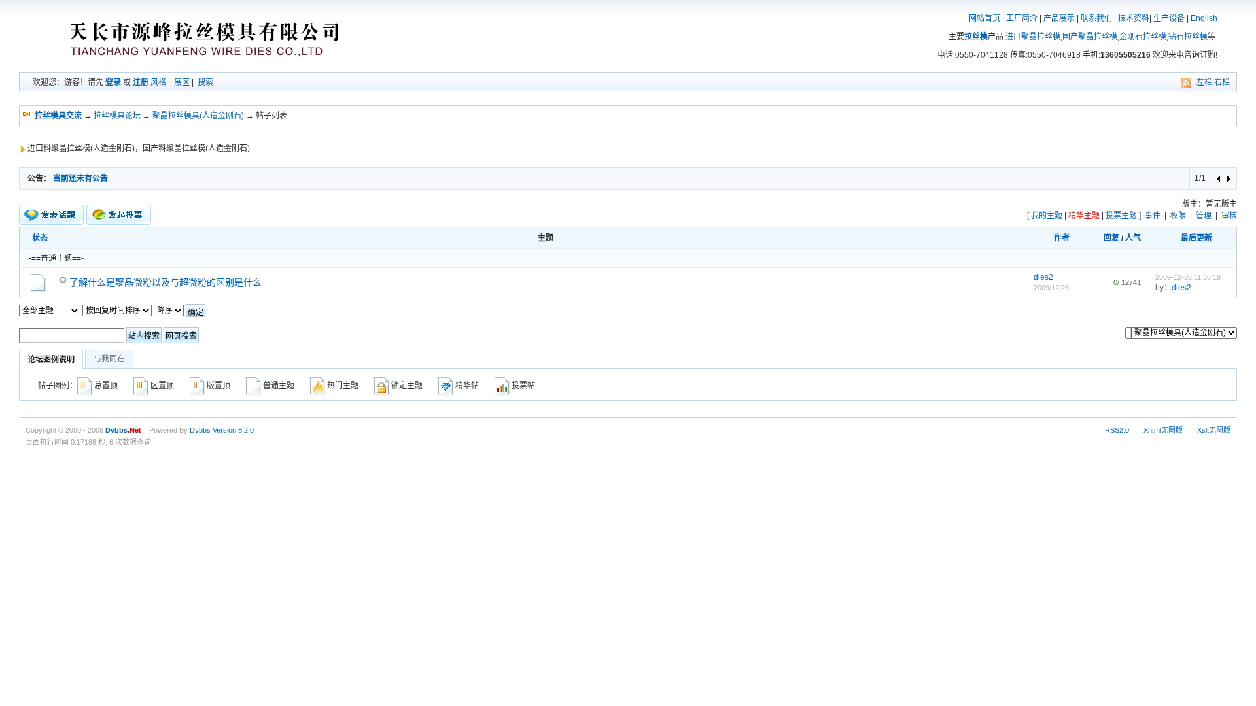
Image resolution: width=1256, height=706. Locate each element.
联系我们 (1096, 18)
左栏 (1204, 82)
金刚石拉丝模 (1142, 36)
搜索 (205, 82)
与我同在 (109, 358)
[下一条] (1228, 178)
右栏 (1222, 82)
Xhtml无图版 (1163, 430)
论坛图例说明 (51, 359)
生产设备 (1169, 18)
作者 (1062, 238)
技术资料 (1133, 18)
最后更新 (1196, 238)
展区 (182, 82)
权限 (1178, 215)
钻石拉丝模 (1188, 36)
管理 (1204, 215)
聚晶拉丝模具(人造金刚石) (198, 115)
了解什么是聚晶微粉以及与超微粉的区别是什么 (165, 282)
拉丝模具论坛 (117, 115)
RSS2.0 (1117, 430)
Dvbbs (200, 430)
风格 (158, 82)
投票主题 (1121, 215)
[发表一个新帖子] (51, 215)
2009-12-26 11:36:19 (1188, 277)
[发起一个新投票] (118, 215)
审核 (1229, 215)
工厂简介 (1022, 18)
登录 (113, 82)
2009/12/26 (1051, 288)
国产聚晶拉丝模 (1089, 36)
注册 (140, 82)
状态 (40, 238)
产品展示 (1059, 18)
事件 (1152, 215)
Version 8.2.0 (233, 430)
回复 (1111, 238)
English (1204, 18)
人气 (1133, 238)
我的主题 (1046, 215)
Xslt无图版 (1213, 430)
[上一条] (1219, 178)
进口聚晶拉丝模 (1032, 36)
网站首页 (984, 18)
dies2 (1043, 277)
